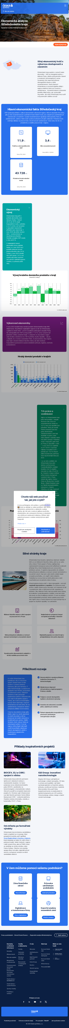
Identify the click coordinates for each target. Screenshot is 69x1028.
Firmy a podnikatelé (7, 935)
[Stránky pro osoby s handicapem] (57, 958)
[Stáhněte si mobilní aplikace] (57, 954)
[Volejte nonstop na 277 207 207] (57, 949)
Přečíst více (21, 523)
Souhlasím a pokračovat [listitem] (45, 530)
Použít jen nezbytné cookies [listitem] (24, 530)
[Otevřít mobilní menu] (65, 6)
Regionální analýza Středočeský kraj (41, 935)
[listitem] (53, 493)
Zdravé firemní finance (21, 935)
